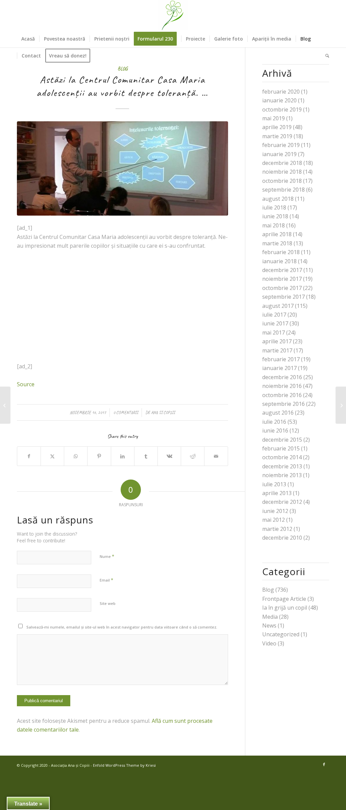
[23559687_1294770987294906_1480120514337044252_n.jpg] (122, 168)
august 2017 (278, 306)
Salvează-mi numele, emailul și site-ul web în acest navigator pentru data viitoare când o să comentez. (121, 627)
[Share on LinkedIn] (122, 456)
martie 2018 (277, 243)
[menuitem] (28, 38)
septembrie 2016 (283, 404)
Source (25, 384)
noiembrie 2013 (282, 475)
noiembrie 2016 (282, 386)
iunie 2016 (275, 430)
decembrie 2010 (282, 537)
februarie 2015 (281, 448)
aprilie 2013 (277, 493)
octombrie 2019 (282, 109)
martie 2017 (277, 350)
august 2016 (278, 412)
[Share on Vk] (169, 456)
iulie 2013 (274, 484)
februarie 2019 (281, 145)
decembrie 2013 (282, 466)
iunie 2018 (275, 216)
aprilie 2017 (277, 341)
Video (269, 643)
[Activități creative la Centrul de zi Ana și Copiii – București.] (341, 405)
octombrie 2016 (282, 395)
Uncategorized (280, 634)
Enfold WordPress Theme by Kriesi (124, 765)
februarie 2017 (281, 359)
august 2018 (278, 198)
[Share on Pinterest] (99, 456)
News (269, 625)
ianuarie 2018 (279, 261)
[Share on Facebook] (29, 456)
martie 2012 (277, 529)
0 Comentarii (125, 412)
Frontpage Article (284, 599)
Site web (108, 603)
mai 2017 (273, 332)
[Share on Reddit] (192, 456)
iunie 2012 (275, 511)
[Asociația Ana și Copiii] (173, 15)
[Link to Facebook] (324, 764)
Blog (122, 69)
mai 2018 (273, 225)
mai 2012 (273, 519)
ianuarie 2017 (279, 368)
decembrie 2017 (282, 270)
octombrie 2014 (282, 457)
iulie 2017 (274, 314)
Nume (107, 556)
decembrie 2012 (282, 502)
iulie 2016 (274, 421)
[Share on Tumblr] (145, 456)
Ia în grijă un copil (284, 607)
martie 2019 (277, 136)
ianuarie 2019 (279, 154)
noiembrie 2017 (282, 279)
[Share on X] (52, 456)
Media (270, 616)
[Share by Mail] (215, 456)
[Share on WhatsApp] (75, 456)
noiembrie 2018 (282, 171)
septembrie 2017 (283, 296)
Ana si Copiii (163, 412)
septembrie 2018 (283, 189)
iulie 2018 (274, 207)
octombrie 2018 (282, 181)
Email (106, 580)
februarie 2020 (281, 91)
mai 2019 (273, 118)
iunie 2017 (275, 323)
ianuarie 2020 (279, 100)
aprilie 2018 (277, 234)
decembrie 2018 (282, 163)
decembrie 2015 (282, 439)
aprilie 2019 (277, 127)
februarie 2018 (281, 252)
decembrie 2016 (282, 377)
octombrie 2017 (282, 288)
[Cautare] (325, 55)
